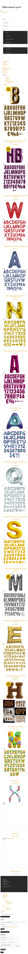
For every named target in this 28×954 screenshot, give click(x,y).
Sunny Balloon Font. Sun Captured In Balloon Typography (15, 569)
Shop (4, 883)
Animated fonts (7, 68)
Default (7, 77)
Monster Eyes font (15, 871)
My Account (8, 49)
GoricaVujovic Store (10, 460)
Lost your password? (13, 926)
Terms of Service (9, 39)
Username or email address (7, 922)
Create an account (5, 932)
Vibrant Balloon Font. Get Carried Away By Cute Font (15, 462)
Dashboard (8, 52)
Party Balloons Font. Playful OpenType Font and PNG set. (15, 621)
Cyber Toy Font (15, 834)
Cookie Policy (6, 884)
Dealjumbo (8, 244)
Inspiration (6, 22)
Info (4, 29)
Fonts (4, 19)
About (7, 32)
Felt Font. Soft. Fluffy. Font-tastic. (15, 726)
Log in (2, 929)
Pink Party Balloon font (15, 408)
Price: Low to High (9, 81)
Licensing (8, 35)
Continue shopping (5, 916)
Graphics (5, 72)
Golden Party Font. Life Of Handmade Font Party (15, 351)
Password (3, 924)
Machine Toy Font (15, 780)
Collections (5, 26)
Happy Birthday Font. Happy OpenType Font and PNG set (15, 196)
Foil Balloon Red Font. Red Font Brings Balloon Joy (15, 246)
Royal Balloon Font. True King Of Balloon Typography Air (15, 676)
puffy (5, 84)
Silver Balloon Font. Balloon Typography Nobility (15, 516)
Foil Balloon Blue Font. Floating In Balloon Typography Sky (15, 296)
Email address (4, 937)
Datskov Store (9, 674)
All (3, 67)
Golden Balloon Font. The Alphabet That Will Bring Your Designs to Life (15, 141)
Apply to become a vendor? (8, 942)
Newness (8, 80)
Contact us (8, 42)
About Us (5, 879)
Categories (6, 61)
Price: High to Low (9, 82)
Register (3, 949)
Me (4, 45)
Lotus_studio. (9, 349)
